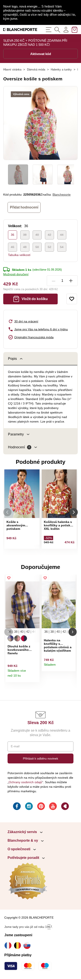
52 (49, 247)
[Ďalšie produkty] (74, 512)
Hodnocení (19, 447)
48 (25, 247)
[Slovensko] (28, 945)
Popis (12, 358)
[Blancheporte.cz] (20, 29)
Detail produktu (34, 677)
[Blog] (64, 807)
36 (12, 234)
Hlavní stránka (12, 69)
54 (62, 247)
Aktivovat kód (40, 54)
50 (37, 247)
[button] (8, 632)
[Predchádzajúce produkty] (7, 512)
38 (25, 234)
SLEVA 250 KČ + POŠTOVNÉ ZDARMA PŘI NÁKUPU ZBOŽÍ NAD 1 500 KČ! (35, 42)
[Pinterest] (40, 807)
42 (49, 234)
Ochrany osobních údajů (25, 782)
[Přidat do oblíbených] (71, 299)
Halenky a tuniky (61, 69)
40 (37, 234)
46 (12, 247)
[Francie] (9, 945)
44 (62, 234)
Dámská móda (36, 69)
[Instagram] (28, 807)
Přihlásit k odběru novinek (40, 758)
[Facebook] (16, 807)
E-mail (15, 746)
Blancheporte (61, 194)
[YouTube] (52, 807)
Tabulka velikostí (19, 255)
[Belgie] (18, 945)
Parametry (16, 434)
